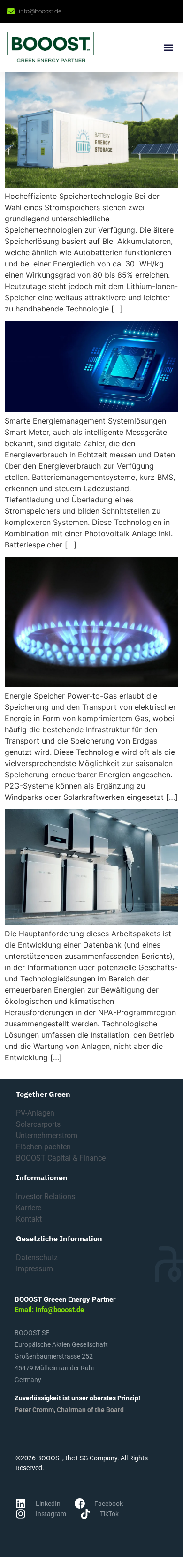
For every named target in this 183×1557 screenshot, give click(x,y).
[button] (168, 47)
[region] (91, 1477)
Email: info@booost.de (49, 1310)
